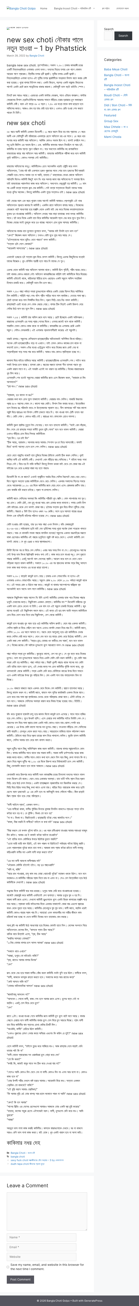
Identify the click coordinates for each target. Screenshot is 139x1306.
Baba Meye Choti (115, 69)
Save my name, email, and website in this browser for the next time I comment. (47, 1267)
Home (43, 8)
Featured (110, 115)
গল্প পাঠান (106, 8)
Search (109, 29)
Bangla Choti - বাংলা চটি (23, 1152)
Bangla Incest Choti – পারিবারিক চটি (72, 8)
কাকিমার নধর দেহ (23, 1142)
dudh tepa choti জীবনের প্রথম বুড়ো (27, 1163)
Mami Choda (112, 137)
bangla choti (18, 1156)
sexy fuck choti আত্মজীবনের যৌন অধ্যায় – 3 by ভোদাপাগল (37, 1160)
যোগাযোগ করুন (122, 8)
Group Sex (111, 121)
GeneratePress (93, 1300)
